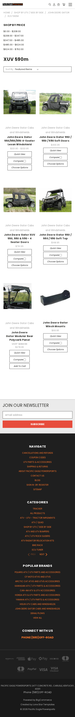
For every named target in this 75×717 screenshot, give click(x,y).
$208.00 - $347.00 (13, 35)
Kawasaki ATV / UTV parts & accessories (37, 585)
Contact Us (37, 475)
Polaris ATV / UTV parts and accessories (37, 572)
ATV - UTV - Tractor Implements (37, 517)
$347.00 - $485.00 (13, 40)
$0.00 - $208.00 (12, 31)
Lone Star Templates (44, 704)
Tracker (37, 508)
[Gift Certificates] (58, 4)
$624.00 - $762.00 (13, 49)
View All (37, 617)
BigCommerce (44, 699)
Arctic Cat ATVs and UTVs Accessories (37, 581)
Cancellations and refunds (37, 452)
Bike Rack (37, 545)
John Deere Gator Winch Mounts (55, 324)
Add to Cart (20, 366)
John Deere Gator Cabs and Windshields (37, 608)
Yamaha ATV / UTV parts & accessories (37, 599)
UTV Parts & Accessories (37, 462)
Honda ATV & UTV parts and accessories (37, 594)
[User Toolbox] (54, 4)
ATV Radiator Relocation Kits (37, 540)
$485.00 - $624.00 (13, 44)
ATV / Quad (37, 522)
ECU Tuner (37, 549)
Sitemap (37, 489)
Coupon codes (37, 457)
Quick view (19, 154)
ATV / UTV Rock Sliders (37, 536)
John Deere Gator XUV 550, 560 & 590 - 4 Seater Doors (19, 238)
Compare (18, 160)
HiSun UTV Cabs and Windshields (37, 604)
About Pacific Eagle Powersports (38, 471)
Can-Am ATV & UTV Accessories (37, 590)
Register (43, 484)
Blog (37, 480)
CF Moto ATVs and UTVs (38, 576)
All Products (37, 513)
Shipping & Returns (37, 466)
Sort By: (10, 69)
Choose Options (19, 167)
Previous (5, 713)
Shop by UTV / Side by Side (37, 526)
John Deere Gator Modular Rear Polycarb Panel (19, 336)
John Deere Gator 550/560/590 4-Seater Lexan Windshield (19, 140)
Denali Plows (38, 613)
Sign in (31, 484)
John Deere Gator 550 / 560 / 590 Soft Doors (55, 138)
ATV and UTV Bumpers (37, 531)
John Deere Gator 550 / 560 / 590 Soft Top (55, 236)
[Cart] (64, 4)
